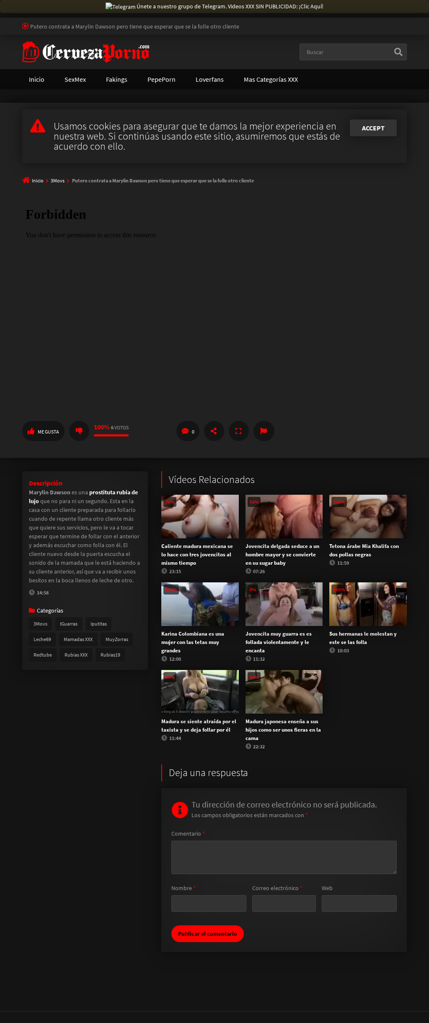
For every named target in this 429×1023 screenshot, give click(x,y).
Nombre (183, 888)
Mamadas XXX (78, 639)
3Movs (58, 180)
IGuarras (69, 624)
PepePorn (161, 79)
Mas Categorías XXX (271, 79)
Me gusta (48, 431)
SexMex (75, 79)
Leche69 (42, 639)
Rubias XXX (76, 655)
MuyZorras (117, 639)
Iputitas (98, 624)
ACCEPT (373, 128)
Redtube (43, 655)
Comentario (188, 833)
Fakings (116, 79)
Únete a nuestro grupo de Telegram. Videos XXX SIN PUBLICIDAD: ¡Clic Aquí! (230, 6)
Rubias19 (110, 655)
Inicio (36, 79)
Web (327, 888)
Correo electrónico (277, 888)
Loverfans (210, 79)
